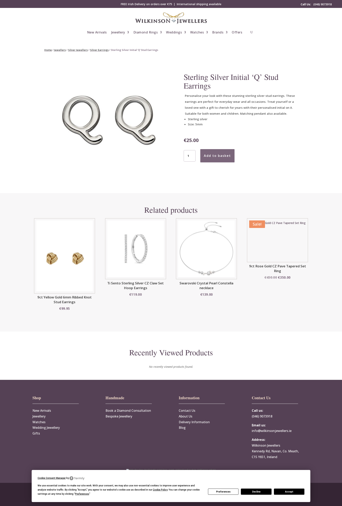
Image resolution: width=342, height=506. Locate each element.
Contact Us (187, 410)
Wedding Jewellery (46, 427)
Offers (237, 32)
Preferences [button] (82, 494)
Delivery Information (194, 422)
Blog (182, 427)
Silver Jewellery (78, 50)
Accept (289, 491)
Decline (256, 491)
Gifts (36, 433)
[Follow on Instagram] (21, 4)
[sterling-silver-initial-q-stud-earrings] (107, 181)
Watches (197, 32)
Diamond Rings (145, 32)
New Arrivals (97, 32)
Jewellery (118, 32)
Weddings (174, 32)
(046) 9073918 (316, 4)
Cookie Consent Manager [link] (52, 478)
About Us (185, 416)
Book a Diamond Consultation (128, 410)
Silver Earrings (99, 50)
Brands (217, 32)
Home (48, 50)
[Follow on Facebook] (13, 4)
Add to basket (217, 155)
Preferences (223, 491)
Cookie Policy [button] (160, 489)
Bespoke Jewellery (118, 416)
